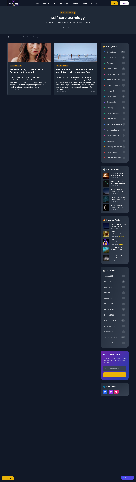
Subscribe (114, 375)
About (98, 3)
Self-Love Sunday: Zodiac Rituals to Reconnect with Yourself (27, 70)
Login (114, 3)
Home (37, 3)
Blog (85, 3)
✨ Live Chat (8, 478)
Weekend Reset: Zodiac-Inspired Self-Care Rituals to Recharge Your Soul (74, 70)
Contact (105, 3)
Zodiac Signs (47, 3)
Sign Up (124, 3)
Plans (91, 3)
